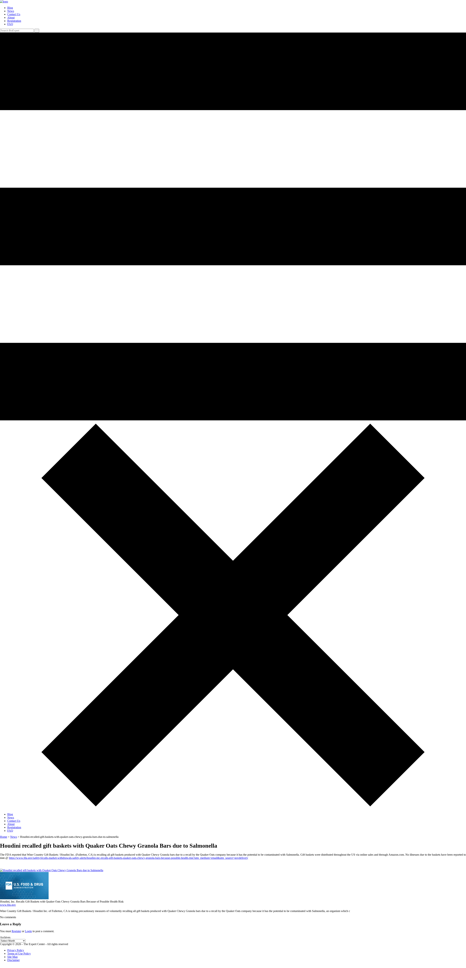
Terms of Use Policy (19, 953)
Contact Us (13, 14)
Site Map (12, 956)
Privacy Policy (15, 950)
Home (3, 836)
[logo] (4, 1)
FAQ (10, 24)
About (11, 17)
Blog (10, 7)
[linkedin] (1, 966)
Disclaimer (13, 960)
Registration (14, 20)
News (10, 11)
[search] (36, 31)
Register (16, 931)
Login (28, 931)
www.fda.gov (8, 904)
